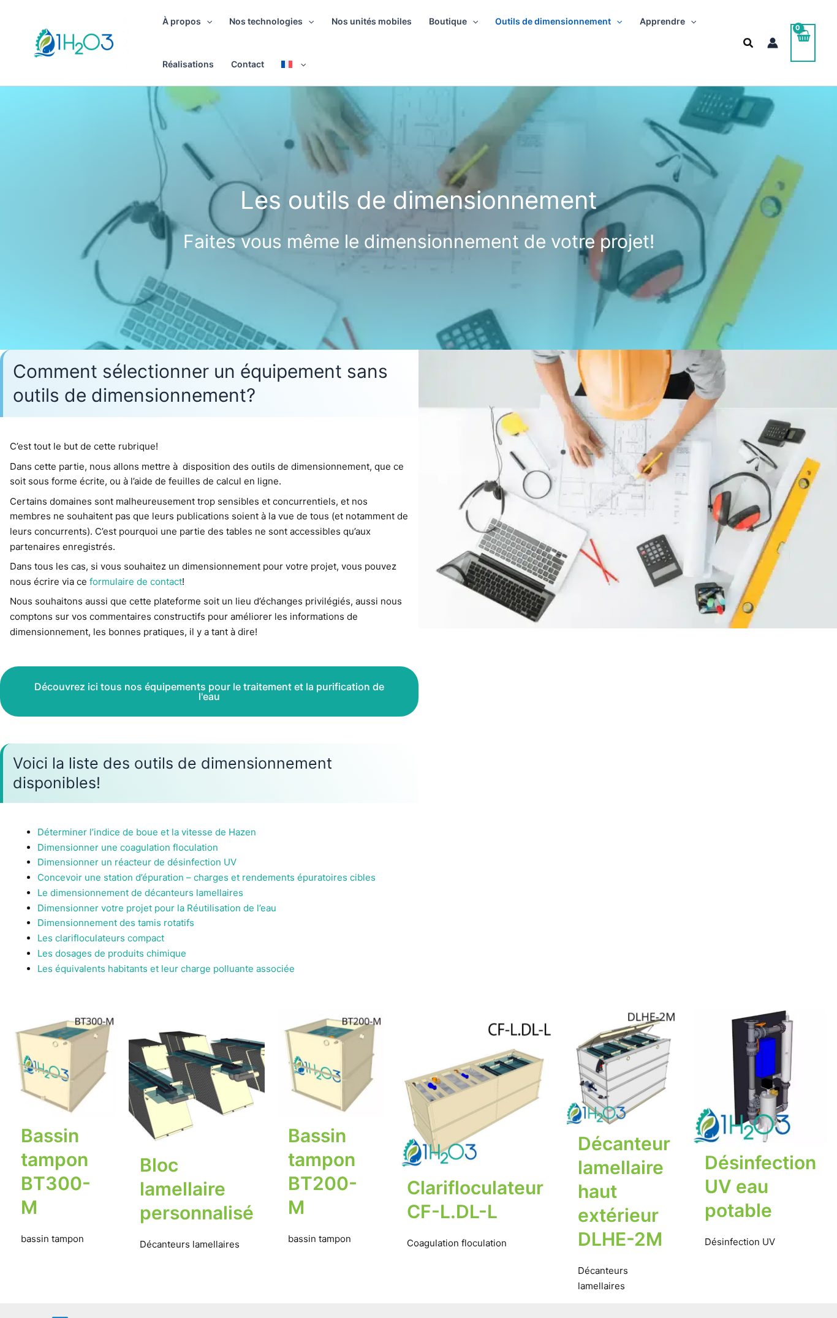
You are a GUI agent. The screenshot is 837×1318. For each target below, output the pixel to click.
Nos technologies (266, 21)
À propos (181, 21)
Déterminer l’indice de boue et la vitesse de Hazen (146, 832)
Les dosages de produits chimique (111, 953)
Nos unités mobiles (371, 21)
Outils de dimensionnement (553, 21)
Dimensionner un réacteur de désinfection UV (137, 862)
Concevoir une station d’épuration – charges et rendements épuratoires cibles (206, 877)
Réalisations (188, 64)
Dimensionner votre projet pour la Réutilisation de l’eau (156, 908)
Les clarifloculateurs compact (100, 938)
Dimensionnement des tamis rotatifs (115, 922)
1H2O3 (126, 42)
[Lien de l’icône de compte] (772, 42)
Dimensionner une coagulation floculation (127, 847)
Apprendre (662, 21)
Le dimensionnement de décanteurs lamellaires (140, 892)
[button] (206, 21)
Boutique (448, 21)
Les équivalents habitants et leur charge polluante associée (166, 968)
